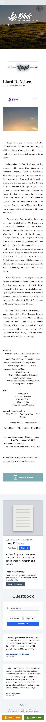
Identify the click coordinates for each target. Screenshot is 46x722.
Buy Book (24, 548)
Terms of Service (29, 712)
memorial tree (31, 457)
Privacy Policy (16, 712)
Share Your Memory (15, 584)
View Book (12, 548)
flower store (29, 461)
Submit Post (23, 624)
